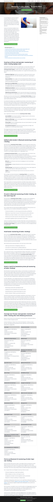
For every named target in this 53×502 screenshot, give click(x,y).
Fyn (35, 1)
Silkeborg (16, 481)
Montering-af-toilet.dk (8, 1)
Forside (29, 1)
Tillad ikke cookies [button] (29, 500)
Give (19, 481)
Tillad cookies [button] (23, 500)
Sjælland (38, 1)
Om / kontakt (43, 1)
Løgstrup (5, 482)
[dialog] (26, 499)
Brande (24, 481)
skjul (13, 47)
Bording (27, 481)
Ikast (21, 481)
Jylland (32, 1)
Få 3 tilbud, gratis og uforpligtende (11, 44)
